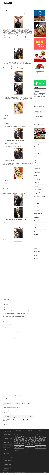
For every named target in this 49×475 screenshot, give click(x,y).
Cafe (5, 435)
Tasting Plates (35, 255)
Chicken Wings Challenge (37, 192)
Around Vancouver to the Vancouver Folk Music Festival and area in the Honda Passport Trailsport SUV (39, 94)
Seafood (10, 457)
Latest (5, 8)
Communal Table (6, 438)
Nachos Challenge (36, 175)
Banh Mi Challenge (36, 150)
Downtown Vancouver (7, 441)
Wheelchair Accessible (7, 467)
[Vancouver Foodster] (9, 5)
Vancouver (6, 461)
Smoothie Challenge (36, 183)
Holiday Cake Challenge (37, 214)
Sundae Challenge (36, 252)
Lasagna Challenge (36, 221)
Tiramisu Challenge (36, 258)
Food (9, 442)
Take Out (5, 460)
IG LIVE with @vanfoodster (37, 220)
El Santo (7, 45)
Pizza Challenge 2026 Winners (29, 450)
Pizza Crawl (35, 238)
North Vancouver (6, 453)
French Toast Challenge (37, 210)
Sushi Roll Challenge (36, 186)
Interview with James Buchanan (17, 419)
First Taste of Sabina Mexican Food (27, 419)
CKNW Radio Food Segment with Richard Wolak (39, 196)
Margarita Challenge (36, 223)
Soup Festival (35, 248)
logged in (9, 425)
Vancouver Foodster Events (28, 8)
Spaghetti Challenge (36, 185)
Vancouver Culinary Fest (37, 259)
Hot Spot (5, 446)
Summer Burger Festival (37, 251)
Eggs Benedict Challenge (37, 207)
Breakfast (5, 434)
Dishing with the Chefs (8, 412)
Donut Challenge (36, 206)
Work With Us (35, 261)
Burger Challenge (36, 156)
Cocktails (8, 435)
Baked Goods (6, 431)
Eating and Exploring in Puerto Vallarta (41, 446)
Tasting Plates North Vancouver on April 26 (26, 417)
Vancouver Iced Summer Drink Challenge (39, 100)
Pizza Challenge (36, 237)
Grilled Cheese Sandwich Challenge (38, 213)
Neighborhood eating (7, 450)
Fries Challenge (36, 169)
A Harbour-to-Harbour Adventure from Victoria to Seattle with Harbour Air (42, 452)
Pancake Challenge (36, 176)
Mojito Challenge (36, 228)
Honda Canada (10, 445)
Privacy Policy (35, 149)
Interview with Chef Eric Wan (18, 446)
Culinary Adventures (37, 8)
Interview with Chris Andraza (18, 449)
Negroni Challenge (36, 230)
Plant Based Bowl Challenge (37, 179)
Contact (35, 199)
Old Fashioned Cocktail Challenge (38, 231)
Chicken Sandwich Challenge (37, 190)
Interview (9, 446)
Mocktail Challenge (36, 227)
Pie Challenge (35, 178)
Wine (5, 468)
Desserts (11, 438)
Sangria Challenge (36, 245)
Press (34, 241)
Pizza (5, 456)
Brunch (9, 434)
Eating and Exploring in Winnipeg (41, 433)
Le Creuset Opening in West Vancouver (38, 96)
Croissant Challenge (36, 203)
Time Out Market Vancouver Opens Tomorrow (39, 125)
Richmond (8, 456)
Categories (35, 160)
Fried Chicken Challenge (37, 168)
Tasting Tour (10, 460)
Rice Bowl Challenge (36, 182)
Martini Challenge (36, 224)
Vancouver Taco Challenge (37, 124)
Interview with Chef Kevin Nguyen (19, 443)
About (34, 146)
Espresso (5, 442)
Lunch (5, 449)
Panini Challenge (36, 234)
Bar (10, 431)
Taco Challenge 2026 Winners (37, 116)
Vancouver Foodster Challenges (17, 8)
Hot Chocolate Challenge (37, 217)
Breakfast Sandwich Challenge (37, 153)
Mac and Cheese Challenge (37, 172)
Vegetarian (6, 465)
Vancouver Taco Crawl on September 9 (38, 98)
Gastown (5, 445)
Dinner (5, 439)
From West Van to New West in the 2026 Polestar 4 (7, 420)
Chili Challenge (35, 162)
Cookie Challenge (36, 200)
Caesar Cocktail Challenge (37, 157)
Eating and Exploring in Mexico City (38, 113)
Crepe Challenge (36, 165)
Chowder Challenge (36, 193)
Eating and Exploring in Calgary (37, 106)
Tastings (9, 8)
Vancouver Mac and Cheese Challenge (9, 417)
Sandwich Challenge (36, 244)
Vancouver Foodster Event (7, 464)
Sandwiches (6, 457)
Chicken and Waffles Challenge (37, 189)
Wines (8, 468)
